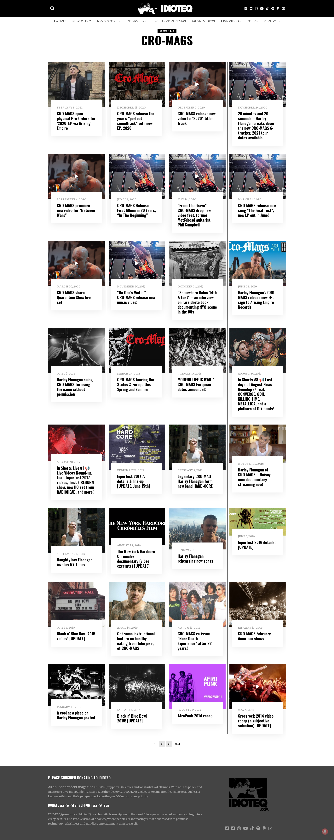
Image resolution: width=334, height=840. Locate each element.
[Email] (283, 8)
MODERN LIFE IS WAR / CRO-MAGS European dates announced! (196, 384)
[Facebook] (246, 8)
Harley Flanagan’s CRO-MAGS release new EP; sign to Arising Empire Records (257, 299)
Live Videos (230, 21)
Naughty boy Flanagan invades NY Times (74, 562)
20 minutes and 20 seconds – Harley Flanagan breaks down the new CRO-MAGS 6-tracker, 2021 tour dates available (256, 125)
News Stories (108, 21)
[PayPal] (278, 8)
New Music (81, 21)
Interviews (136, 21)
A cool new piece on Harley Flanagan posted (76, 715)
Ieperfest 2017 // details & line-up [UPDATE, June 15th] (133, 481)
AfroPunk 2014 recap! (196, 716)
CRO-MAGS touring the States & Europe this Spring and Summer (135, 384)
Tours (252, 21)
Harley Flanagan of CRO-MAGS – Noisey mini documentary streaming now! (254, 477)
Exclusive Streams (169, 21)
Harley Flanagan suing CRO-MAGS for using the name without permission (75, 386)
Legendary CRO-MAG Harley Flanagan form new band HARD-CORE (195, 481)
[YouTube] (262, 8)
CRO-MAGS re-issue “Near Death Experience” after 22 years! (195, 641)
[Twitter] (251, 8)
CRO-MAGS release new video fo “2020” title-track (197, 118)
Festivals (272, 21)
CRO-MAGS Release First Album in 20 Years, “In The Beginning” (136, 210)
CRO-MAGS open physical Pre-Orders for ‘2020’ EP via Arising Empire (76, 120)
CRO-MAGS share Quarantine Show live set (74, 297)
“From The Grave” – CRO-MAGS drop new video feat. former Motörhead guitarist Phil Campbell (194, 215)
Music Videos (203, 21)
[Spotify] (272, 8)
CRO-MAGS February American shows (254, 636)
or (76, 805)
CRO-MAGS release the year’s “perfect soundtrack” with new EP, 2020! (135, 120)
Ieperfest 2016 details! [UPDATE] (257, 544)
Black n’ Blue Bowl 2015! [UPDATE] (132, 718)
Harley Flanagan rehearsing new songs (195, 558)
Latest (60, 21)
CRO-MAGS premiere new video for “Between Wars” (76, 210)
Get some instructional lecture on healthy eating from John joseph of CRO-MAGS (136, 641)
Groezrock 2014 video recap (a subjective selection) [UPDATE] (256, 720)
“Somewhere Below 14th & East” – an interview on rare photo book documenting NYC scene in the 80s (197, 302)
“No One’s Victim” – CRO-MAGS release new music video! (136, 297)
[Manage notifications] (325, 831)
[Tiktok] (267, 8)
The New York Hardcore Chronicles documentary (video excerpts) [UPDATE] (136, 558)
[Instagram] (256, 8)
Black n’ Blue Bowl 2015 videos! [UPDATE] (76, 636)
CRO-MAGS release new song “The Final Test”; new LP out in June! (257, 210)
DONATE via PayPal (61, 805)
